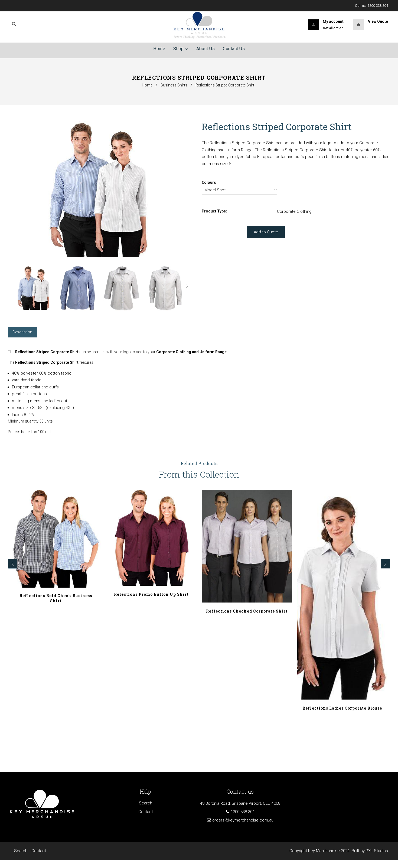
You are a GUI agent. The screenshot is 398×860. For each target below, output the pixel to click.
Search (145, 803)
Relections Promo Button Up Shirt (151, 594)
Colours (209, 182)
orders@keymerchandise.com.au (242, 820)
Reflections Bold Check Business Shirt (55, 598)
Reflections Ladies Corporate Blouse (342, 708)
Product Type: (214, 211)
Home (147, 85)
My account (333, 21)
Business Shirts (174, 85)
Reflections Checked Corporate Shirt (247, 611)
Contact (145, 811)
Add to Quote (266, 232)
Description (22, 332)
